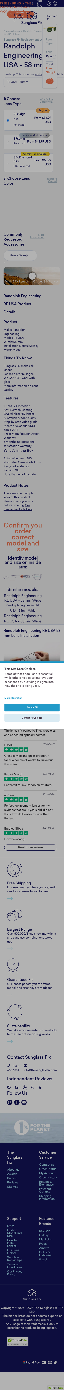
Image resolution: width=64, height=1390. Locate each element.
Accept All (32, 707)
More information (13, 698)
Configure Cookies (32, 717)
